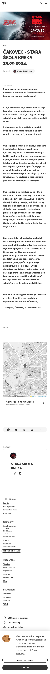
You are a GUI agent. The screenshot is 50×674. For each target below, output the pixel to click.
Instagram (7, 597)
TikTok (5, 604)
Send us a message (11, 551)
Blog (5, 581)
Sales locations (9, 567)
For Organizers (9, 506)
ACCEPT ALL (25, 668)
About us (6, 564)
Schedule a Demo (10, 510)
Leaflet (34, 396)
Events (6, 503)
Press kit (6, 574)
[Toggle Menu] (46, 4)
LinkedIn (6, 601)
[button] (25, 366)
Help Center (8, 578)
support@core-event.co (10, 546)
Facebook (7, 594)
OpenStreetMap (42, 396)
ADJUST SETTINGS (25, 660)
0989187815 (7, 544)
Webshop (7, 513)
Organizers (7, 571)
